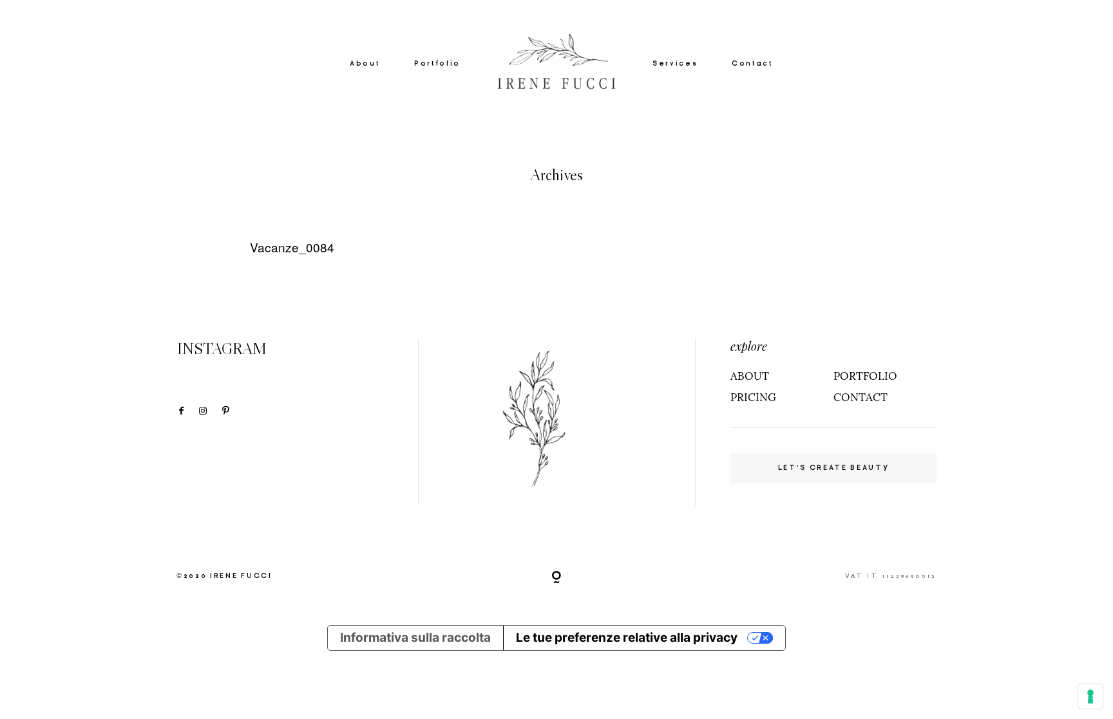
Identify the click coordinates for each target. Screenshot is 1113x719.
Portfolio (437, 63)
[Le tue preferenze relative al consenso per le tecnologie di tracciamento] (1090, 696)
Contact (752, 63)
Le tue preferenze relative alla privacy (626, 637)
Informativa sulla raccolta (415, 637)
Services (674, 63)
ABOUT (749, 376)
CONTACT (860, 397)
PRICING (753, 397)
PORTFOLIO (865, 376)
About (364, 63)
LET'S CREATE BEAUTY (833, 467)
